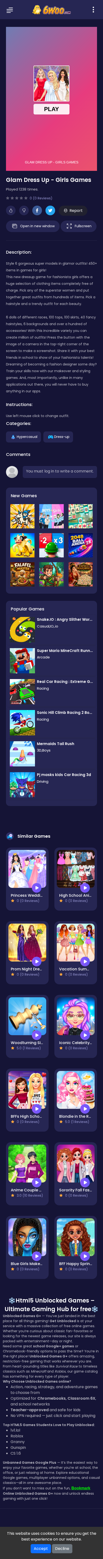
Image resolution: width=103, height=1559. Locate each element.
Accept (41, 1548)
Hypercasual (27, 436)
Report (76, 210)
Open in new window (37, 225)
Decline (62, 1548)
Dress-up (61, 436)
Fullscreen (83, 225)
